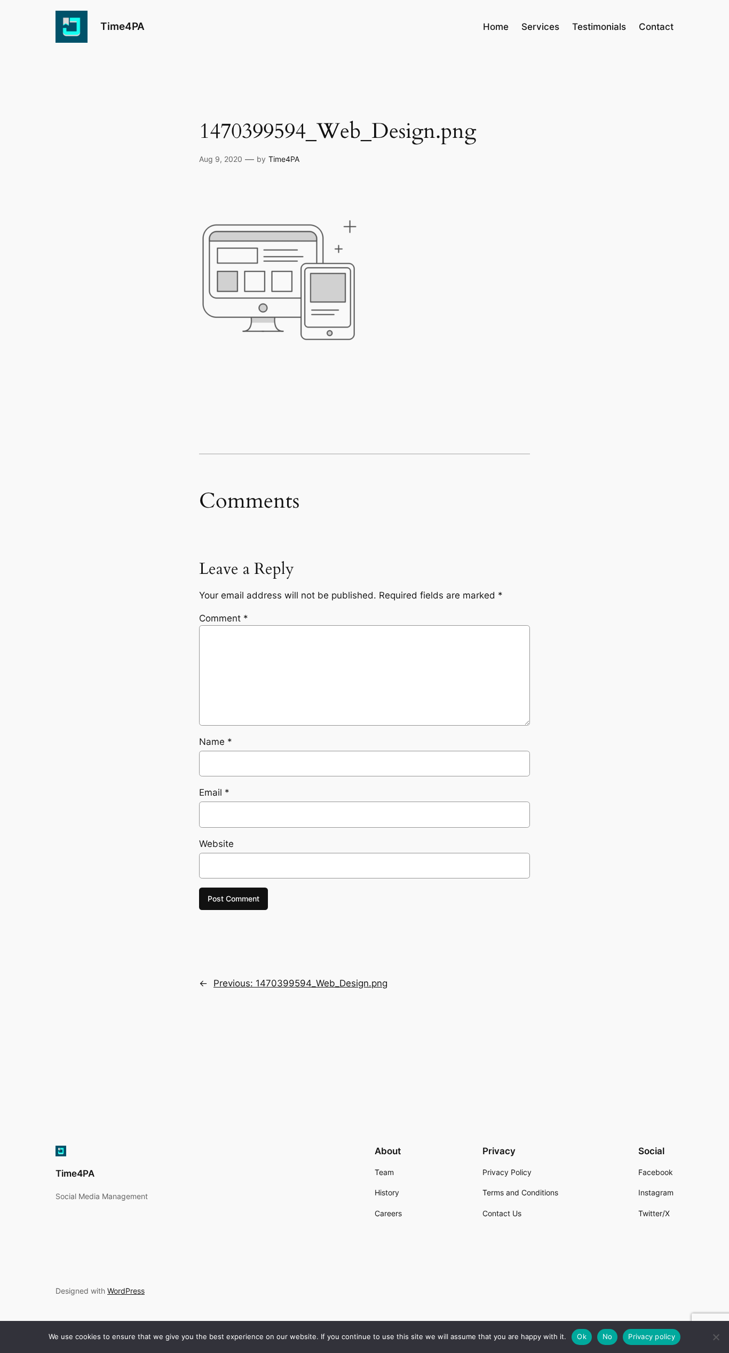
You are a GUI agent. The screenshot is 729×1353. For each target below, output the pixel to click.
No (608, 1336)
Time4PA (122, 26)
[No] (715, 1337)
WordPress (126, 1290)
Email (214, 792)
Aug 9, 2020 (220, 159)
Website (216, 843)
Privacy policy (651, 1336)
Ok (582, 1336)
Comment (223, 618)
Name (215, 741)
